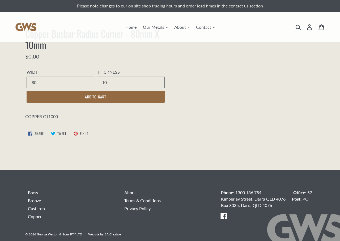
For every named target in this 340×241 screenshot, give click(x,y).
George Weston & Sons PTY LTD (59, 234)
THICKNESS (108, 71)
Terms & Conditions (142, 200)
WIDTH (34, 71)
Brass (33, 192)
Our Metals (154, 27)
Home (131, 27)
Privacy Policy (137, 208)
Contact (204, 27)
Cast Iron (36, 208)
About (180, 27)
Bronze (34, 200)
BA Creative (112, 234)
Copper (35, 216)
